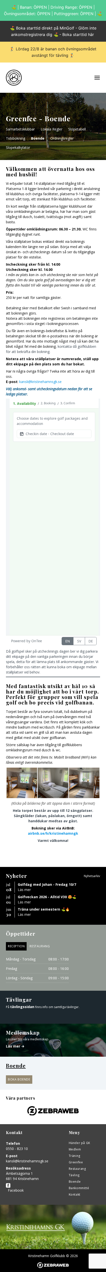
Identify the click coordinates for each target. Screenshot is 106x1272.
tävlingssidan (22, 1006)
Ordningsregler (62, 138)
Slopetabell (77, 129)
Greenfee (76, 1162)
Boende (37, 138)
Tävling (74, 1175)
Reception (16, 946)
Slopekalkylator (18, 147)
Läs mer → (15, 1046)
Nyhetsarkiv (92, 876)
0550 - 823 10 (17, 1148)
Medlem (75, 1149)
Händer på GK (79, 1143)
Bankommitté (79, 1188)
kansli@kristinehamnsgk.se (40, 381)
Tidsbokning (15, 138)
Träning (74, 1156)
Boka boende (19, 1079)
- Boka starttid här (76, 34)
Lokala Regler (51, 129)
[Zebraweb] (53, 1265)
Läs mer (24, 889)
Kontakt (74, 1194)
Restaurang (40, 946)
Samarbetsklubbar (20, 129)
